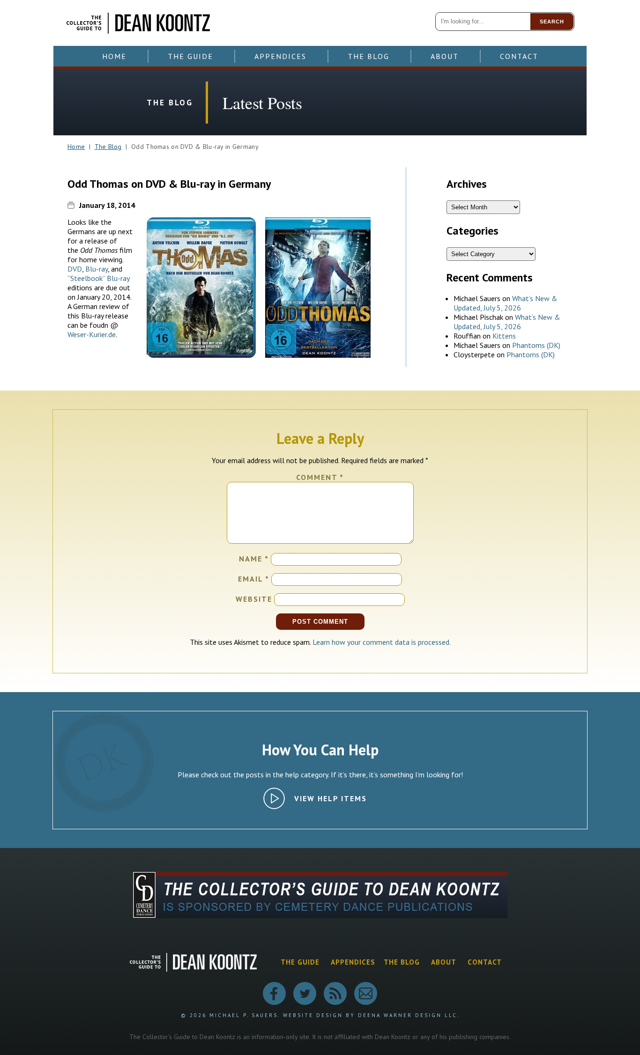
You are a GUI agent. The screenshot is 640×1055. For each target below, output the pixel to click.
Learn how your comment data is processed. (382, 642)
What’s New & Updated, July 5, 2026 (506, 303)
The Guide (190, 56)
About (445, 56)
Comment (320, 477)
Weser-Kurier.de (91, 334)
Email (253, 578)
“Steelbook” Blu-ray (98, 278)
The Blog (368, 56)
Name (254, 558)
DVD (74, 268)
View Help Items (330, 798)
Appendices (280, 56)
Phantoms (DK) (536, 345)
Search (552, 21)
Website (254, 599)
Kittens (504, 335)
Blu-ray (96, 268)
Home (114, 56)
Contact (519, 56)
